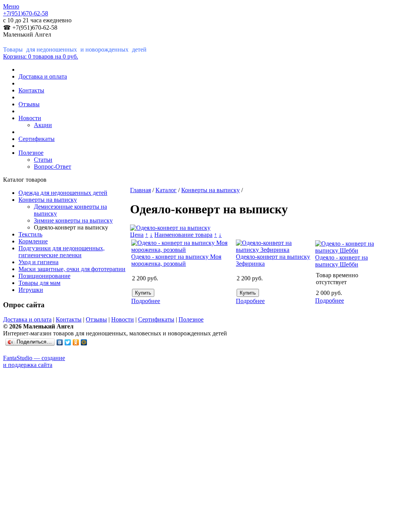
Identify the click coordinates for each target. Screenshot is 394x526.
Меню (11, 6)
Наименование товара (183, 234)
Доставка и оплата (42, 76)
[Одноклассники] (76, 342)
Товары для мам (39, 283)
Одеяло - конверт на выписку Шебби (341, 261)
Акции (43, 125)
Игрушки (30, 289)
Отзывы (29, 104)
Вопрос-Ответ (52, 166)
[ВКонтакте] (60, 342)
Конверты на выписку (47, 199)
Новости (29, 118)
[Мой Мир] (84, 342)
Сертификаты (36, 139)
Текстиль (30, 234)
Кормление (33, 241)
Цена (137, 234)
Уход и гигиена (38, 262)
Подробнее (145, 301)
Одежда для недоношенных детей (62, 192)
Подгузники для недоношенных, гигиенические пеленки (61, 251)
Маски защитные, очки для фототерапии (71, 269)
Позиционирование (44, 276)
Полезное (30, 152)
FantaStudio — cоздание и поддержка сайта (34, 361)
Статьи (43, 159)
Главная (140, 190)
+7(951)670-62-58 (25, 13)
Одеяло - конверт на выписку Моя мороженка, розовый (176, 260)
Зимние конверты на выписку (73, 220)
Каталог (166, 190)
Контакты (31, 90)
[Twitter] (68, 342)
